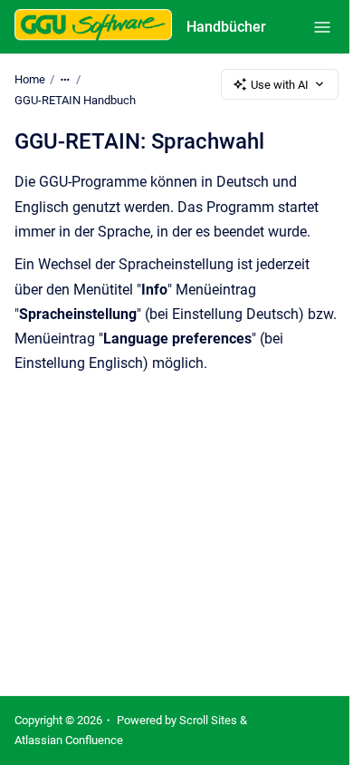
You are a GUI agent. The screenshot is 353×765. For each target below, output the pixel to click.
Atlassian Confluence (68, 740)
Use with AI (280, 85)
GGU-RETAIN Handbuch (75, 100)
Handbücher (226, 26)
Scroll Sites (208, 720)
